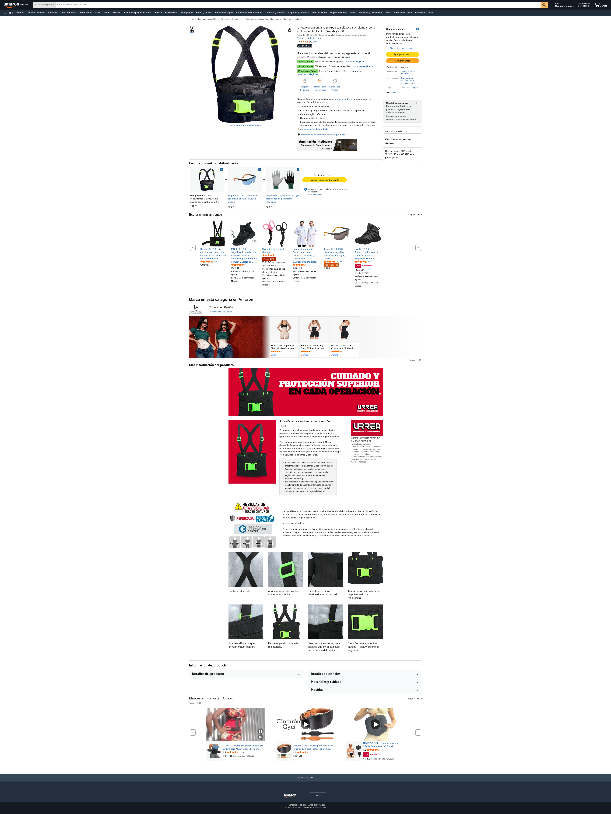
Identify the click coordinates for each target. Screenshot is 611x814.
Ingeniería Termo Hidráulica (407, 72)
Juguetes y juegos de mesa (137, 12)
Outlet (98, 12)
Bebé (353, 12)
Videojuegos (186, 12)
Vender (20, 12)
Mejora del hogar (338, 12)
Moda (107, 12)
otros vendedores (343, 99)
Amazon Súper (319, 12)
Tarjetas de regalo (224, 12)
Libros (388, 12)
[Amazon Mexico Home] (290, 796)
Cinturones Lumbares (292, 19)
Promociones (85, 12)
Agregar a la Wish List (396, 131)
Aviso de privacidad (316, 805)
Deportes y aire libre (298, 12)
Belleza (158, 12)
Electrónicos (171, 12)
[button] (8, 13)
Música (116, 12)
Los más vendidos (36, 12)
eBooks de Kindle (403, 12)
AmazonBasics (68, 12)
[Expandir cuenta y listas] (573, 6)
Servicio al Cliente (424, 12)
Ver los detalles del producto (314, 129)
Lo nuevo (53, 12)
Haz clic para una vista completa (245, 125)
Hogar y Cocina (204, 12)
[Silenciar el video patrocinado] (260, 737)
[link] (245, 179)
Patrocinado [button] (413, 360)
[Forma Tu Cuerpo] (195, 309)
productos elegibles (354, 61)
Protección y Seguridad (231, 19)
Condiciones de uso (297, 805)
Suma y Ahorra (305, 61)
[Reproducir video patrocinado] (305, 724)
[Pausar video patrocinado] (260, 731)
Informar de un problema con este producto (323, 134)
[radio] (192, 29)
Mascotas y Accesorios (370, 12)
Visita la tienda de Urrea (309, 38)
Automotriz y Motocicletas (249, 12)
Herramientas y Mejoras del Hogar (204, 19)
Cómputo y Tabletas (275, 12)
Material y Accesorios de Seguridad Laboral (262, 19)
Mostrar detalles (315, 194)
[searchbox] (298, 5)
